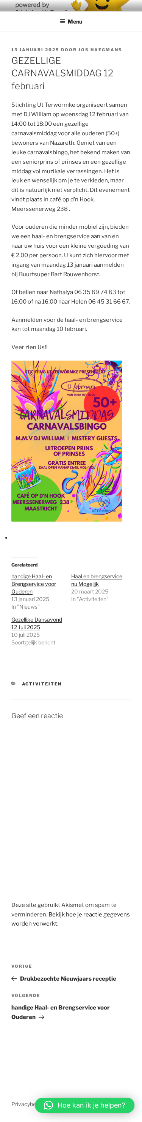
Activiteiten (42, 684)
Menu (75, 21)
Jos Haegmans (100, 49)
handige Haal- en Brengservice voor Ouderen (33, 584)
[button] (84, 1105)
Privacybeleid (27, 1104)
